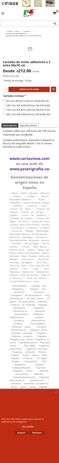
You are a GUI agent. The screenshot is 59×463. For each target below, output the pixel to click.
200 (28, 114)
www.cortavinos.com (30, 158)
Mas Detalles (28, 426)
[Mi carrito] (54, 13)
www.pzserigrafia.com (31, 168)
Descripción (10, 125)
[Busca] (55, 23)
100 (28, 105)
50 (27, 101)
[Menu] (2, 13)
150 (28, 109)
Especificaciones (28, 125)
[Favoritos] (53, 89)
